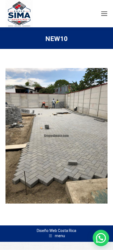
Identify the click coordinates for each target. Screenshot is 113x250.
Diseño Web (47, 230)
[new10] (56, 136)
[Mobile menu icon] (104, 13)
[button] (101, 238)
